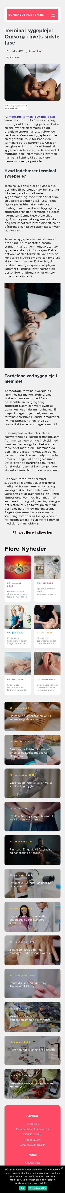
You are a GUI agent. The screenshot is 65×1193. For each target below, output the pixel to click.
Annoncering (32, 1162)
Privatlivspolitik (38, 1188)
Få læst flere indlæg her (32, 532)
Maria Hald (36, 51)
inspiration (11, 57)
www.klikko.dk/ (36, 1144)
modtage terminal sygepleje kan (32, 116)
